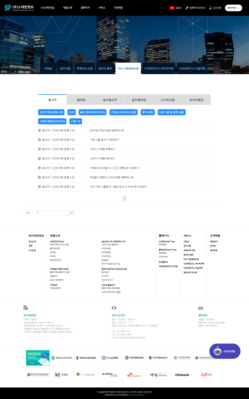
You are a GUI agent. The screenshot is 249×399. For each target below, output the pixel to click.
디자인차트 (163, 257)
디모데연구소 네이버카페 (159, 68)
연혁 (30, 246)
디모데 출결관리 (108, 285)
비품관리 (53, 276)
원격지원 (232, 8)
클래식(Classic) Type (167, 250)
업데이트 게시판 (190, 272)
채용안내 (213, 241)
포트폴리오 (163, 262)
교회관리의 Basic (57, 241)
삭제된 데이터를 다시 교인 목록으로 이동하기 (114, 168)
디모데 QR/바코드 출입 (111, 292)
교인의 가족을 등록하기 (102, 149)
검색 (71, 213)
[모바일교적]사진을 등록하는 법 (107, 130)
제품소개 (67, 7)
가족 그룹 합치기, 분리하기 (104, 139)
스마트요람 (106, 248)
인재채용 (118, 7)
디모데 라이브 (107, 280)
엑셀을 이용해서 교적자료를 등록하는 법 (112, 177)
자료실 (48, 68)
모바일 (52, 256)
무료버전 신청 (85, 68)
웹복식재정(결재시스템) (59, 272)
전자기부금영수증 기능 (110, 264)
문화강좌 (105, 272)
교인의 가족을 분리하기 (102, 158)
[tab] (52, 99)
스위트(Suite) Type (167, 241)
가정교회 (53, 285)
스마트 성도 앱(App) (109, 244)
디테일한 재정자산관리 (59, 269)
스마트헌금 (106, 256)
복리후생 (213, 250)
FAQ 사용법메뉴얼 (128, 68)
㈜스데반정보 (47, 7)
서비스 (102, 7)
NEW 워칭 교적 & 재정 (59, 244)
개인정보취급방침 (136, 395)
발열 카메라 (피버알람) (110, 288)
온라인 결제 (105, 68)
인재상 (213, 246)
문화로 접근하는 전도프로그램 (113, 269)
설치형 (52, 252)
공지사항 (65, 68)
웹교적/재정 (55, 248)
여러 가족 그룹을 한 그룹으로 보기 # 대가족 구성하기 (118, 186)
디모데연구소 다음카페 (192, 68)
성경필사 (105, 260)
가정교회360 (55, 288)
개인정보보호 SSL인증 (168, 266)
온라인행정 (106, 252)
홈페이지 (85, 7)
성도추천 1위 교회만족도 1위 (113, 241)
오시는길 (32, 250)
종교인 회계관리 (56, 280)
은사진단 (105, 276)
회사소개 (32, 241)
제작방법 (162, 244)
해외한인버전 (55, 260)
